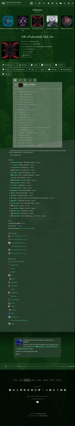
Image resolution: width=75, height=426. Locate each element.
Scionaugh (31, 84)
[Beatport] (17, 390)
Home (16, 380)
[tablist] (37, 80)
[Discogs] (25, 390)
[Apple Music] (10, 390)
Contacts (58, 380)
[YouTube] (60, 3)
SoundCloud (52, 346)
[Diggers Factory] (28, 390)
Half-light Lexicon (29, 86)
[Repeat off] (13, 366)
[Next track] (9, 366)
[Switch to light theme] (64, 3)
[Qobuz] (43, 390)
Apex (25, 84)
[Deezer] (21, 390)
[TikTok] (54, 390)
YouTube (40, 346)
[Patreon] (39, 390)
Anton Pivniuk (42, 413)
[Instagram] (52, 3)
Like (27, 55)
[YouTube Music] (65, 390)
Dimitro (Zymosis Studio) (27, 228)
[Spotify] (50, 390)
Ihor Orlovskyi (44, 415)
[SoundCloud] (56, 3)
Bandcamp (23, 348)
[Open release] (21, 85)
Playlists (45, 380)
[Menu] (72, 3)
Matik (19, 226)
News (21, 380)
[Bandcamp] (48, 3)
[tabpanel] (37, 115)
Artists (33, 380)
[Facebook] (32, 390)
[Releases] (31, 3)
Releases (27, 380)
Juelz (34, 216)
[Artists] (35, 3)
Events (52, 380)
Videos (39, 380)
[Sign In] (68, 3)
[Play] (16, 85)
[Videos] (39, 3)
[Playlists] (43, 3)
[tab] (15, 80)
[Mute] (65, 366)
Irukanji (22, 223)
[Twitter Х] (57, 390)
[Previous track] (2, 366)
